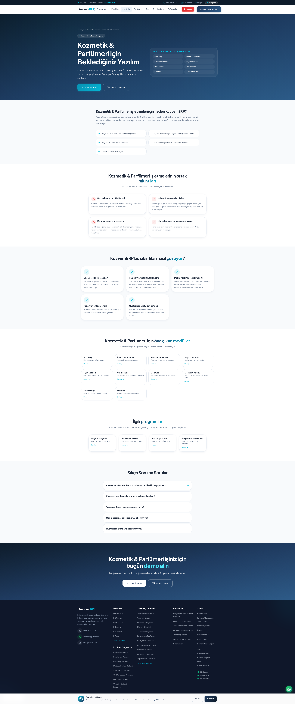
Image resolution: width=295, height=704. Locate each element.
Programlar (101, 9)
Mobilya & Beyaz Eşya (146, 645)
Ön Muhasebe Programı (123, 675)
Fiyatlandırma (158, 9)
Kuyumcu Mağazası (145, 622)
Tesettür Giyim (143, 618)
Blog (147, 9)
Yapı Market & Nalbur (146, 658)
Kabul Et (210, 699)
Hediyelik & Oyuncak (146, 640)
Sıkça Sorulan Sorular (182, 639)
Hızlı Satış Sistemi (120, 661)
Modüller (115, 9)
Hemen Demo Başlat (209, 9)
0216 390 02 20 (118, 87)
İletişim (200, 630)
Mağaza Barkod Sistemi (123, 666)
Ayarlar (197, 699)
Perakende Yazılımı (120, 657)
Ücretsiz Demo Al (89, 87)
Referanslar (172, 9)
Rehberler (138, 9)
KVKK (199, 662)
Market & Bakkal (144, 627)
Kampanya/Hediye (161, 61)
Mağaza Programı (120, 652)
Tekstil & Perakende (145, 613)
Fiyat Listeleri (159, 67)
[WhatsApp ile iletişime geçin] (289, 689)
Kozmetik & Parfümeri (146, 636)
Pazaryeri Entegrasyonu (183, 630)
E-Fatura (158, 72)
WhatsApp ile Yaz (160, 583)
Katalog (189, 9)
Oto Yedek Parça (144, 649)
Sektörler (126, 9)
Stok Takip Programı (121, 670)
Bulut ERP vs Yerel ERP (182, 621)
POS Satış (158, 56)
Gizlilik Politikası (203, 654)
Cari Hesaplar (191, 67)
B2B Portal (117, 631)
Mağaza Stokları (192, 61)
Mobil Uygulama (203, 625)
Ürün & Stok (118, 622)
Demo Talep (202, 639)
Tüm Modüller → (120, 640)
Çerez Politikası (203, 666)
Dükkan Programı (120, 679)
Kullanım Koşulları (203, 658)
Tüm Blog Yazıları (180, 634)
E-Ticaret (117, 636)
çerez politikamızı (156, 700)
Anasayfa (80, 30)
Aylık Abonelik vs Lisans (183, 625)
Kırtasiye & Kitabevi (145, 654)
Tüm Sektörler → (144, 663)
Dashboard (118, 613)
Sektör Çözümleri (93, 30)
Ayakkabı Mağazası (145, 631)
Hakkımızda (202, 613)
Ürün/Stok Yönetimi (193, 56)
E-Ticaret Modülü (192, 72)
